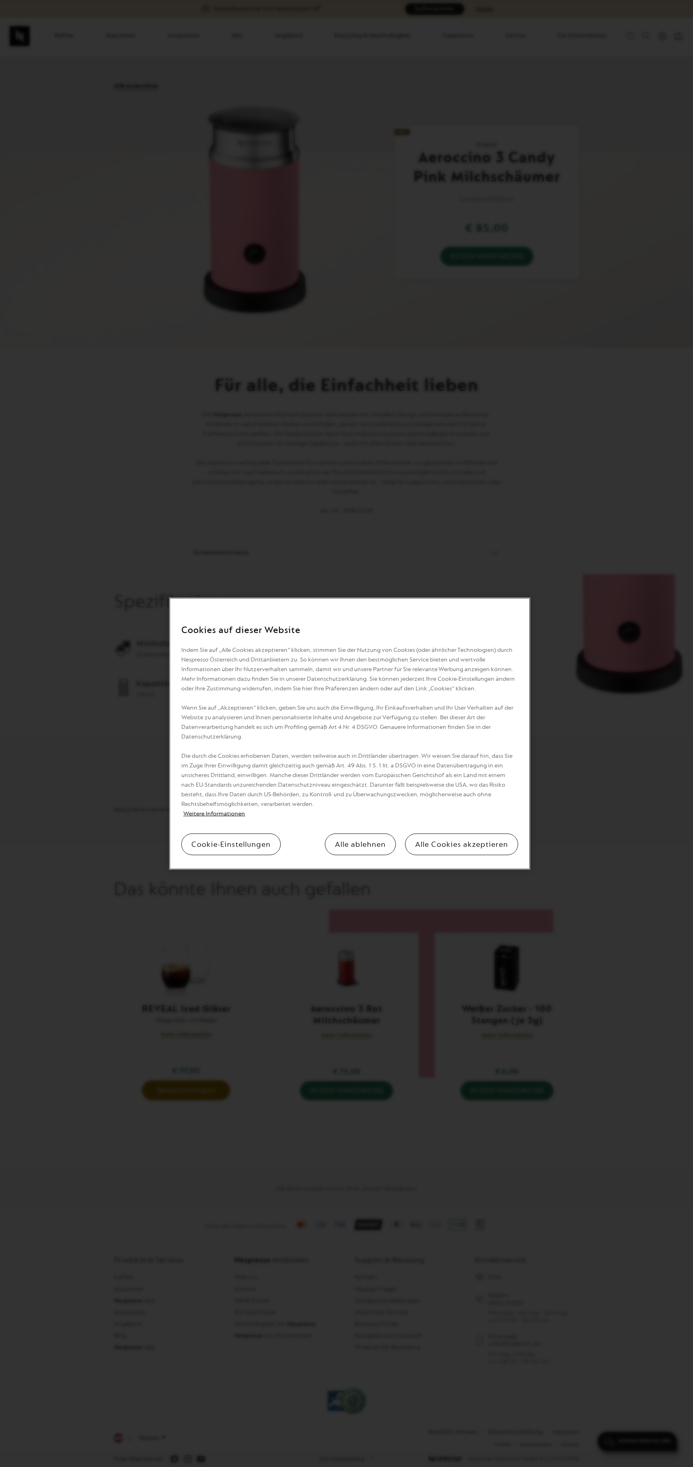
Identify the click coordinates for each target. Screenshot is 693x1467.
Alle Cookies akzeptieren (461, 844)
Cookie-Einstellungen (231, 844)
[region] (349, 733)
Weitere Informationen (214, 814)
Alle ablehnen (360, 844)
